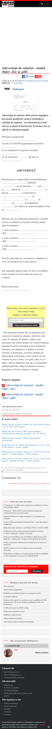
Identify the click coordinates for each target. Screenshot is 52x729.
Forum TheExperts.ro (12, 675)
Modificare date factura (12, 615)
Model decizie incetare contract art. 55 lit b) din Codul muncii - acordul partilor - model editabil (26, 453)
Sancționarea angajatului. (13, 590)
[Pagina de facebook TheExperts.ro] (23, 76)
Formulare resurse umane (15, 470)
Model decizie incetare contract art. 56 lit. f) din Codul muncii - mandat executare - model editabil (26, 459)
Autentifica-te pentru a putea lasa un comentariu (29, 483)
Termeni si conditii (11, 687)
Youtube (7, 711)
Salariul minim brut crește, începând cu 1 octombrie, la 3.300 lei (24, 517)
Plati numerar (9, 586)
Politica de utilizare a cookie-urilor (18, 693)
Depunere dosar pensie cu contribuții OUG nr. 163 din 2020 (26, 528)
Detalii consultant (41, 652)
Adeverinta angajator (41, 472)
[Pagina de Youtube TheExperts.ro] (39, 76)
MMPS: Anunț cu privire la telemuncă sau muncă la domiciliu (23, 549)
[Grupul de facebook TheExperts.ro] (30, 76)
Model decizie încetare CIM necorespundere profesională (21, 439)
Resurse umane (21, 468)
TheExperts (18, 89)
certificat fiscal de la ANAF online (16, 608)
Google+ (7, 709)
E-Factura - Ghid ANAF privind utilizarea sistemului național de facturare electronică (23, 512)
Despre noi (8, 685)
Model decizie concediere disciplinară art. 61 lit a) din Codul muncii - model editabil (25, 446)
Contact (7, 714)
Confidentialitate (11, 690)
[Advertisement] (26, 35)
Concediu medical (10, 597)
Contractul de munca (33, 468)
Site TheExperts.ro (11, 672)
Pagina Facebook (11, 703)
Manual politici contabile (14, 677)
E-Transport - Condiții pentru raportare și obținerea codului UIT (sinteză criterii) (26, 506)
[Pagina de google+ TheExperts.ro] (36, 76)
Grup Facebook (10, 706)
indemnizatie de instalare (13, 618)
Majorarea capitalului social (14, 611)
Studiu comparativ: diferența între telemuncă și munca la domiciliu (25, 543)
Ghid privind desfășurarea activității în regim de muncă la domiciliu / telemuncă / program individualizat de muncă (25, 538)
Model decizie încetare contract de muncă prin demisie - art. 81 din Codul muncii (26, 425)
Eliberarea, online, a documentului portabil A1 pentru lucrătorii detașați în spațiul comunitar (24, 532)
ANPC (6, 696)
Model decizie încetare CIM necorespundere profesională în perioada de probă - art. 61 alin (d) (24, 432)
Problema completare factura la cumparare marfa (22, 593)
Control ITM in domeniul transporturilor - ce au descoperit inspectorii (26, 523)
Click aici (42, 724)
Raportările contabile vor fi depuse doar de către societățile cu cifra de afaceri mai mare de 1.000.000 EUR (26, 555)
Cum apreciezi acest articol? (12, 406)
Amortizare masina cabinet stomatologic (19, 622)
